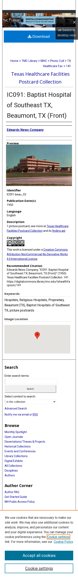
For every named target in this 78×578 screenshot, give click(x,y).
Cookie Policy (63, 542)
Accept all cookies (39, 555)
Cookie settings (58, 537)
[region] (39, 544)
